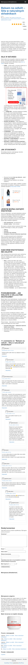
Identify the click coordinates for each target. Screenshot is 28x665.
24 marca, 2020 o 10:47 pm (14, 424)
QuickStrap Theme (8, 663)
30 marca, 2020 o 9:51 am (6, 452)
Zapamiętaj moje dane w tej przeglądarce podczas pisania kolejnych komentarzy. (13, 560)
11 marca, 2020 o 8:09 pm (6, 392)
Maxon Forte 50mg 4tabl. (17, 200)
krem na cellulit (10, 18)
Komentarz (4, 534)
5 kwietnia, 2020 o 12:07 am (7, 465)
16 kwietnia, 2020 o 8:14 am (14, 504)
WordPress (21, 663)
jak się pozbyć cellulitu (15, 186)
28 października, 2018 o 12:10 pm (8, 350)
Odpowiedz (4, 356)
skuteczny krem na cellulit (6, 20)
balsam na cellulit (15, 17)
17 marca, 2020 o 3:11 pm (10, 413)
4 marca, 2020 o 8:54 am (6, 378)
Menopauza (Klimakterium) (9, 2)
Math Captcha (4, 564)
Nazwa (3, 549)
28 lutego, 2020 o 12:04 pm (10, 361)
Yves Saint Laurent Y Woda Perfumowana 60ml (17, 190)
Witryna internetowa (6, 554)
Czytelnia (7, 17)
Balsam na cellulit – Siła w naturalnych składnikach (13, 10)
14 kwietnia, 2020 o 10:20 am (11, 493)
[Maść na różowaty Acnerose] (14, 623)
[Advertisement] (12, 31)
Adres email (4, 551)
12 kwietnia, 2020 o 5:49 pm (7, 480)
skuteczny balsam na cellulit (18, 18)
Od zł (16, 192)
